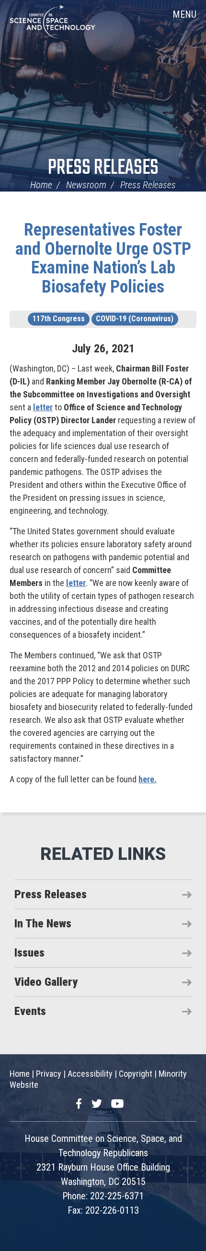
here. (147, 779)
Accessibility (90, 1074)
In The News (42, 923)
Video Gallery (46, 982)
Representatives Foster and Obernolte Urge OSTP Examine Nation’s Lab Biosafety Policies (103, 258)
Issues (29, 952)
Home (41, 185)
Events (30, 1011)
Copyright (135, 1074)
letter (43, 407)
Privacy (48, 1074)
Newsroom (86, 185)
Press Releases (103, 168)
